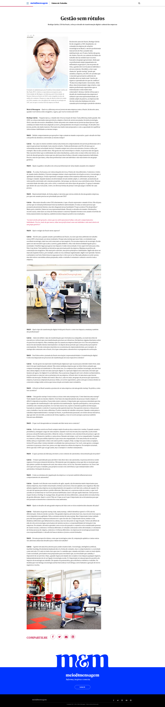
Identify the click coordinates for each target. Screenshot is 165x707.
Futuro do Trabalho (59, 3)
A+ (31, 35)
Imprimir (33, 35)
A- (28, 35)
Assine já (82, 687)
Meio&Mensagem (39, 3)
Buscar (139, 3)
